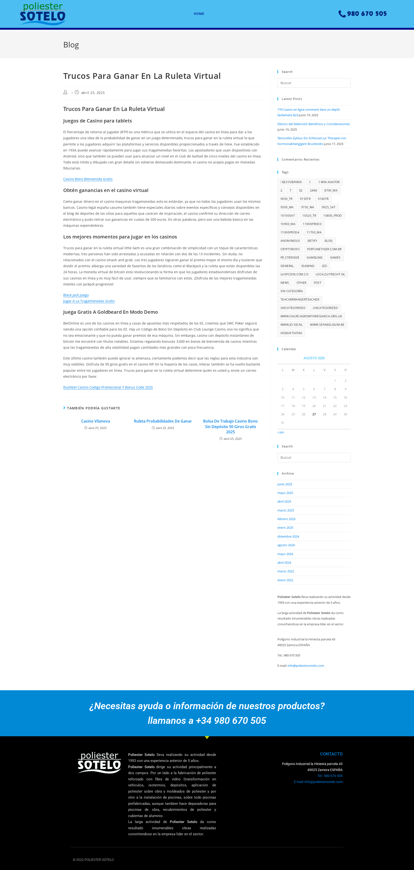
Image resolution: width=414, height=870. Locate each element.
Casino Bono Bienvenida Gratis (88, 179)
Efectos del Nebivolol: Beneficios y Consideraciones (313, 124)
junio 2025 (284, 484)
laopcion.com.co (294, 274)
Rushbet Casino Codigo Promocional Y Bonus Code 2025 (108, 387)
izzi (324, 266)
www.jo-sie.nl (292, 325)
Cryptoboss (290, 249)
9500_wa (287, 207)
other (301, 283)
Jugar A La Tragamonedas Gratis (89, 301)
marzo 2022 (285, 571)
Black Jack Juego (76, 295)
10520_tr (309, 216)
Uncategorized (325, 308)
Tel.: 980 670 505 (330, 776)
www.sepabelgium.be (327, 325)
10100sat (288, 216)
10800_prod (332, 216)
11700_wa (314, 232)
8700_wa (331, 190)
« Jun (280, 432)
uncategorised (293, 308)
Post (318, 283)
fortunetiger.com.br (324, 249)
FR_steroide (290, 257)
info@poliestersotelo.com (306, 665)
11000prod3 (312, 224)
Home (199, 14)
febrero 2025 (286, 519)
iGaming (308, 266)
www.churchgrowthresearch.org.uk (311, 316)
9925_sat (329, 207)
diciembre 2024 (288, 536)
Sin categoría (292, 291)
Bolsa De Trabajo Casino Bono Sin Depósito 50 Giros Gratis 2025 (230, 426)
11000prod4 (290, 232)
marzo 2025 (285, 510)
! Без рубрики (291, 182)
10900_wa (288, 224)
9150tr (305, 199)
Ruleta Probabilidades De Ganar (163, 421)
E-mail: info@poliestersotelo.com (318, 782)
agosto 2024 (286, 545)
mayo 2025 (285, 493)
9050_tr (287, 199)
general (287, 266)
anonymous (290, 241)
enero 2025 (285, 527)
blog (329, 241)
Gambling (314, 257)
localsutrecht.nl (330, 274)
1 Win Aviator (329, 182)
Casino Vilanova (95, 421)
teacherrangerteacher (300, 299)
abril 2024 (284, 562)
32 (301, 190)
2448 (313, 190)
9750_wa (307, 207)
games (335, 257)
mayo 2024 (285, 554)
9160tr (323, 199)
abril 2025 (284, 501)
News (285, 283)
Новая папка (291, 333)
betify (312, 241)
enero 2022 (285, 580)
